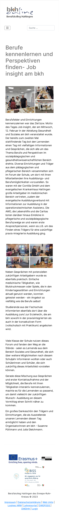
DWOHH (26, 508)
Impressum (10, 502)
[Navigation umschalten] (7, 28)
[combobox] (41, 27)
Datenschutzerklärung (29, 502)
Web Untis (48, 502)
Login (35, 508)
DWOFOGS (45, 505)
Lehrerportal (30, 505)
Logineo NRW (15, 505)
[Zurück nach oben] (54, 514)
